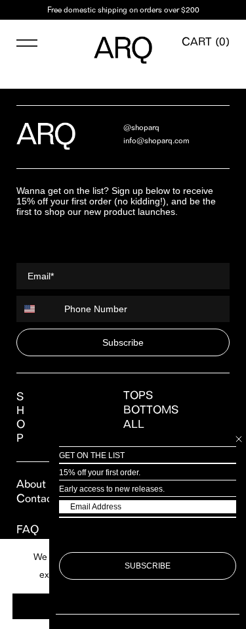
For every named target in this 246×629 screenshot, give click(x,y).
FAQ (27, 529)
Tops (138, 395)
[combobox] (37, 308)
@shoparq (141, 127)
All (133, 424)
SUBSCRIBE (148, 566)
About (31, 483)
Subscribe (123, 342)
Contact (36, 498)
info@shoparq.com (156, 140)
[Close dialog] (238, 439)
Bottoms (150, 409)
